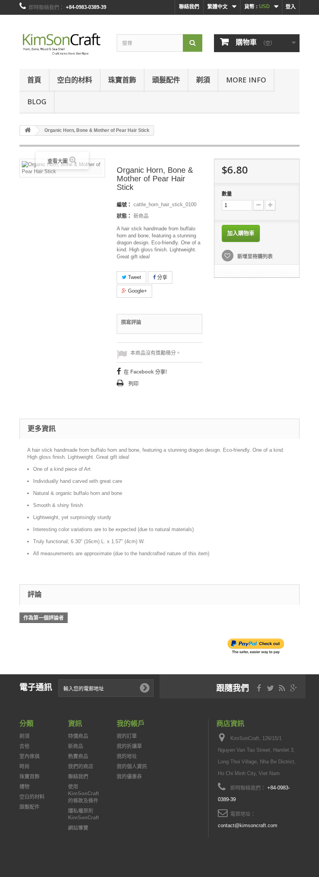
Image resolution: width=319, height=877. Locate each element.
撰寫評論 (131, 322)
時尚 (24, 766)
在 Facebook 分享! (145, 372)
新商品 (75, 746)
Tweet (133, 277)
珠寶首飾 (122, 79)
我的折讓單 (129, 746)
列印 (133, 383)
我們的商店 (80, 766)
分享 (161, 277)
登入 (291, 6)
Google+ (136, 291)
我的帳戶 (131, 723)
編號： (124, 204)
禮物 (24, 786)
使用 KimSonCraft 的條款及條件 (83, 793)
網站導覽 (78, 828)
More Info (246, 79)
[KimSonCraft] (62, 44)
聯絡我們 (189, 6)
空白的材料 (74, 79)
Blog (36, 101)
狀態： (124, 216)
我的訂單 (127, 736)
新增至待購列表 (254, 256)
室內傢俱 (29, 756)
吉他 (24, 746)
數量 (227, 193)
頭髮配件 (166, 79)
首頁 (34, 79)
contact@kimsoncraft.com (247, 825)
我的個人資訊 (132, 766)
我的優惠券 (129, 776)
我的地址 (127, 756)
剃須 (203, 79)
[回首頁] (27, 130)
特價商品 (78, 736)
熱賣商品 (78, 756)
